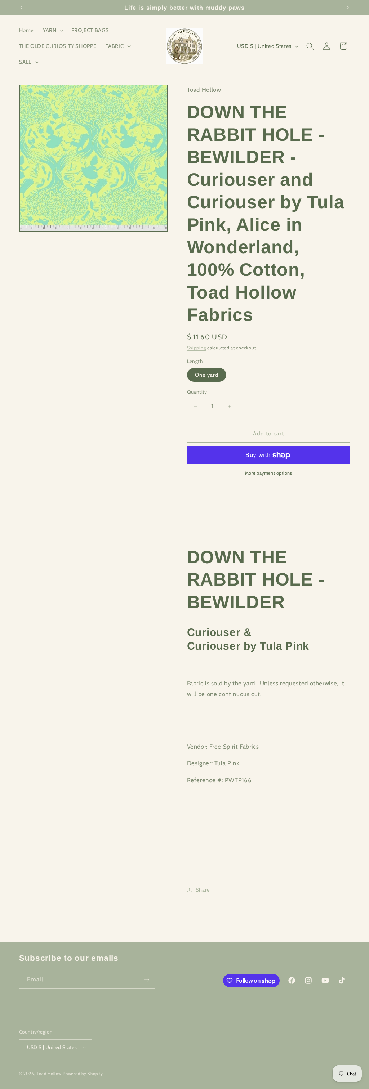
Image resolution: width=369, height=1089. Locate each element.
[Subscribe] (146, 980)
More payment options (268, 473)
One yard (206, 375)
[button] (53, 30)
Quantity (197, 392)
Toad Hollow (49, 1073)
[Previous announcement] (21, 7)
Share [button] (203, 890)
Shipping (196, 347)
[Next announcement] (348, 7)
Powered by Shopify (83, 1073)
